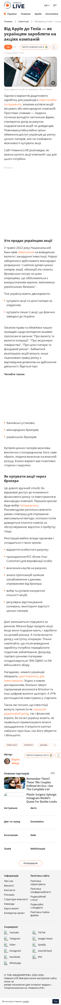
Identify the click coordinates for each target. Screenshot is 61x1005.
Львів (7, 848)
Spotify (42, 944)
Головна (8, 21)
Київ (33, 835)
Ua (45, 5)
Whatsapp (15, 963)
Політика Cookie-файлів (40, 913)
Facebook (14, 956)
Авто (33, 808)
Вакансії (9, 885)
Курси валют (11, 908)
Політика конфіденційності (40, 890)
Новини (25, 14)
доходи (43, 744)
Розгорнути (31, 863)
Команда (9, 903)
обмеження (26, 252)
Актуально (10, 808)
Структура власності (16, 899)
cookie (26, 1001)
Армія (38, 14)
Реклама (9, 894)
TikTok (41, 932)
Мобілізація (37, 848)
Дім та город (12, 821)
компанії (28, 744)
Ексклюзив (11, 835)
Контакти (9, 890)
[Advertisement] (30, 200)
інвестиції (12, 744)
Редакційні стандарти (36, 906)
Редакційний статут (38, 898)
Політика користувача (37, 882)
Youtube (14, 932)
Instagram (15, 950)
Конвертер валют (14, 913)
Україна (12, 13)
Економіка (52, 14)
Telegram (14, 938)
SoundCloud (45, 950)
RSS (40, 956)
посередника (29, 505)
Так (55, 1001)
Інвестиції (23, 21)
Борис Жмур (16, 761)
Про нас (8, 881)
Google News (45, 938)
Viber (12, 944)
